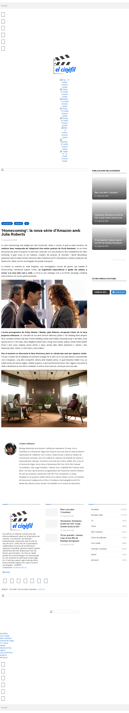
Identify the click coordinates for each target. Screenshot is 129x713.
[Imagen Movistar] (64, 144)
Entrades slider (108, 515)
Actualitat (7, 224)
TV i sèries (4, 643)
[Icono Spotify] (3, 48)
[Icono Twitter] (3, 14)
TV (27, 224)
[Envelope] (46, 580)
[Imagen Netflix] (64, 102)
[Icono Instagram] (3, 28)
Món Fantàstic (108, 532)
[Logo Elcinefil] (64, 64)
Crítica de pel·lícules (108, 537)
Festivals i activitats (108, 549)
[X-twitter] (5, 580)
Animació (108, 560)
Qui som (6, 572)
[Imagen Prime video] (64, 112)
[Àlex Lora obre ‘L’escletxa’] (109, 188)
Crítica (108, 526)
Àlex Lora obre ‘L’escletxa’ (106, 192)
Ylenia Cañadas (27, 444)
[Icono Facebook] (3, 41)
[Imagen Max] (64, 133)
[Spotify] (39, 580)
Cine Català (108, 543)
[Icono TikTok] (3, 21)
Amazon (18, 224)
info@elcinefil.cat (20, 567)
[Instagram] (18, 580)
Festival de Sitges (7, 640)
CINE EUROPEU (6, 652)
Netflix (2, 645)
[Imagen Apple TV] (64, 156)
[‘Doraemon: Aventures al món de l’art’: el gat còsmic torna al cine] (51, 524)
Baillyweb (41, 589)
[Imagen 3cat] (64, 83)
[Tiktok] (12, 580)
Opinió (108, 554)
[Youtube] (25, 580)
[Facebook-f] (32, 580)
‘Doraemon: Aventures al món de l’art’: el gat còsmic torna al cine (71, 524)
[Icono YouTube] (3, 35)
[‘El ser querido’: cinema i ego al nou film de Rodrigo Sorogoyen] (51, 538)
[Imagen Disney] (64, 122)
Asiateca (3, 655)
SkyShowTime (5, 648)
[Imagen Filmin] (64, 93)
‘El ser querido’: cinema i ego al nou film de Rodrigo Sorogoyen (71, 538)
